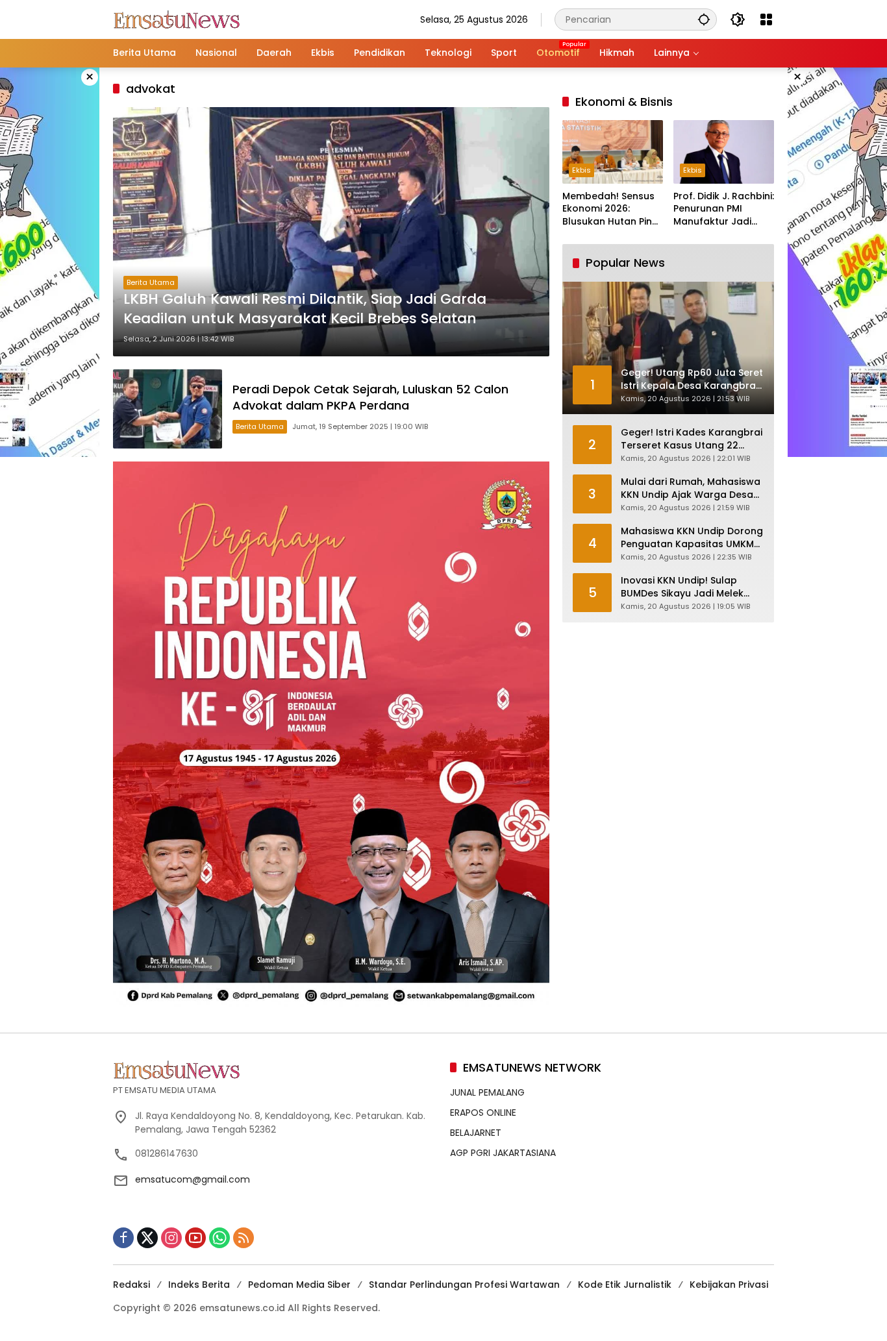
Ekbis (581, 170)
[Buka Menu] (766, 19)
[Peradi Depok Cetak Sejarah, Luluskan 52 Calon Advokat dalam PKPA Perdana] (167, 408)
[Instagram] (171, 1237)
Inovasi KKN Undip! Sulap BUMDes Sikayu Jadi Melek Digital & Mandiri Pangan (682, 587)
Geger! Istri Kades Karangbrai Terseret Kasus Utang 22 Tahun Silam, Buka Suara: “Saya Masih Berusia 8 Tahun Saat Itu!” (691, 439)
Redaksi (131, 1284)
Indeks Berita (199, 1284)
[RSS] (243, 1237)
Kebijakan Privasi (729, 1284)
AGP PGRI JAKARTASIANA (503, 1152)
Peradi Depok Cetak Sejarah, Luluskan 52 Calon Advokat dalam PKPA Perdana (370, 397)
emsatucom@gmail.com (192, 1179)
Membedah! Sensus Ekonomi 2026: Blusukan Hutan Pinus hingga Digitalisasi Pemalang (612, 209)
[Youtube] (195, 1237)
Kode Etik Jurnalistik (624, 1284)
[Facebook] (123, 1237)
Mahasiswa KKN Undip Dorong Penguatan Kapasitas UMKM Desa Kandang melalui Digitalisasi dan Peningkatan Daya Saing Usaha (692, 537)
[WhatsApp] (219, 1237)
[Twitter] (147, 1237)
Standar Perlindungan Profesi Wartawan (464, 1284)
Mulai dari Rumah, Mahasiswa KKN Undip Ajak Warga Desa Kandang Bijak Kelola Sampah (692, 488)
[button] (704, 19)
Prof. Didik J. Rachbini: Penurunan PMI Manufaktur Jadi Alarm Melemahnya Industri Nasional (723, 209)
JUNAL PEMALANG (487, 1092)
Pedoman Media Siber (299, 1284)
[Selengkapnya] (275, 1069)
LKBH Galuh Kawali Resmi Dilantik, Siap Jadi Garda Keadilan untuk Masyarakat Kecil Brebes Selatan (304, 309)
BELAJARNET (475, 1132)
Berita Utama (151, 282)
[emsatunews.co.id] (178, 18)
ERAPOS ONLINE (483, 1112)
